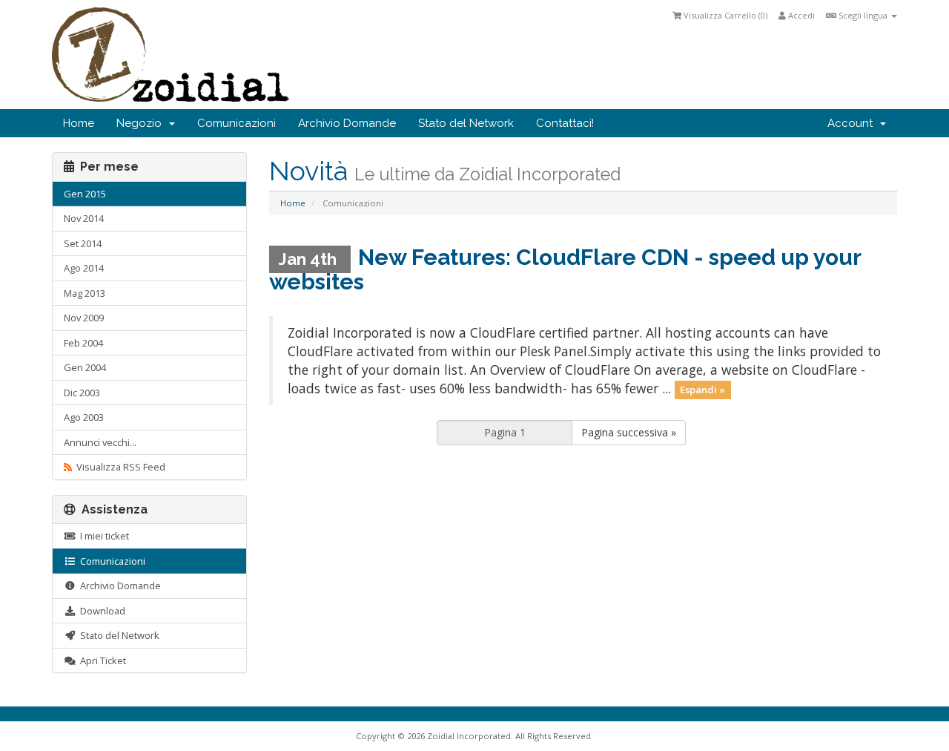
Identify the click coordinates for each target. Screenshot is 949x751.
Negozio (142, 123)
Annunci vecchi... (100, 442)
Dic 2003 (82, 392)
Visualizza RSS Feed (118, 466)
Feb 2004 (83, 343)
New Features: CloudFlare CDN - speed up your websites (565, 269)
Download (100, 610)
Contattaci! (565, 123)
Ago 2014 (84, 268)
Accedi (800, 15)
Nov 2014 (84, 218)
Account (853, 123)
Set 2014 (83, 243)
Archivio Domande (347, 123)
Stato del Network (466, 123)
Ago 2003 (84, 417)
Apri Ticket (101, 660)
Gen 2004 (85, 367)
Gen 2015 (85, 193)
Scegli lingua (863, 15)
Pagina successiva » (628, 432)
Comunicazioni (236, 123)
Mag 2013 (84, 293)
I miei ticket (102, 535)
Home (78, 123)
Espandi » (702, 389)
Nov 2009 (84, 317)
